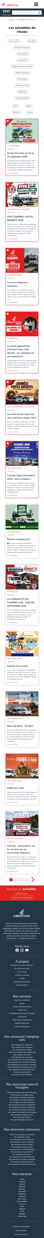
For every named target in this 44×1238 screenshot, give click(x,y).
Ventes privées (22, 98)
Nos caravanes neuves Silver (22, 1147)
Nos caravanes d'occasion (22, 1155)
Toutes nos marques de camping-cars (22, 1052)
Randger (22, 1214)
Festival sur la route (17, 666)
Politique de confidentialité (21, 1226)
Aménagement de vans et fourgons (22, 1013)
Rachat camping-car (22, 1023)
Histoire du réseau (22, 975)
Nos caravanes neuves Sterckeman (22, 1150)
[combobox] (27, 12)
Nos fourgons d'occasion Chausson (22, 1110)
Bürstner (22, 1189)
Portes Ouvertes (23, 73)
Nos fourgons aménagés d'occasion (22, 1098)
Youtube (27, 950)
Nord (29, 106)
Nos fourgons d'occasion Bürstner (22, 1103)
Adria (22, 1179)
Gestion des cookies (21, 1234)
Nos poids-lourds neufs (22, 1072)
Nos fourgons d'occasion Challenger (22, 1107)
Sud (30, 112)
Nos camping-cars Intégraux (22, 1047)
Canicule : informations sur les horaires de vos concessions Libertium (21, 849)
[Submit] (39, 12)
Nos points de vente (22, 968)
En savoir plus (13, 173)
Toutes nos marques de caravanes (22, 1135)
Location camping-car (22, 1026)
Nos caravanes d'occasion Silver (22, 1162)
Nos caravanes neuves (22, 1137)
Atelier (22, 1003)
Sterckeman (22, 1216)
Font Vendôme (22, 1202)
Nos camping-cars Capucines (22, 1045)
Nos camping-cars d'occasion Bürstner (22, 1062)
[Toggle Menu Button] (36, 4)
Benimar (22, 1187)
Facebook (17, 950)
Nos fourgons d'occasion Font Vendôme (22, 1112)
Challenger (22, 1194)
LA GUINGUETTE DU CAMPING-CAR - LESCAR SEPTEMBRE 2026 (20, 603)
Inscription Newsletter (22, 982)
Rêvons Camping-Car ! (18, 539)
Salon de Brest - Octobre (20, 726)
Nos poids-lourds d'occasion (22, 1075)
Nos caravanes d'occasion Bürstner (22, 1157)
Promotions (23, 79)
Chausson (22, 1197)
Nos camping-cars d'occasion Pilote (22, 1070)
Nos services (22, 972)
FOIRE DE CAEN (15, 788)
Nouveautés (23, 60)
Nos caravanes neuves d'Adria (22, 1152)
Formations (23, 54)
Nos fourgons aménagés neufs (22, 1095)
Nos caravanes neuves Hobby (22, 1145)
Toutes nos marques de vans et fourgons (22, 1093)
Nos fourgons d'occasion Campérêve (22, 1105)
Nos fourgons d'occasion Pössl (22, 1115)
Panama (22, 1209)
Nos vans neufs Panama (22, 1117)
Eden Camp (22, 1199)
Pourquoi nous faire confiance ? (22, 965)
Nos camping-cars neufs (22, 1055)
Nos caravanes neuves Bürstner (22, 1140)
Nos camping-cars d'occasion (22, 1057)
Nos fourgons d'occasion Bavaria (22, 1100)
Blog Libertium (22, 985)
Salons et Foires (23, 85)
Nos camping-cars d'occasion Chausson (22, 1065)
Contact (22, 978)
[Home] (11, 4)
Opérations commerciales (23, 66)
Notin (22, 1207)
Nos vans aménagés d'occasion (22, 1120)
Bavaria (22, 1184)
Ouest (16, 112)
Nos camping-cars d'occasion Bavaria (22, 1060)
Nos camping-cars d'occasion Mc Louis (22, 1067)
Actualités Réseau (23, 47)
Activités (32, 41)
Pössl (22, 1211)
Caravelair (22, 1192)
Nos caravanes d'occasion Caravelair (22, 1159)
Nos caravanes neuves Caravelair (22, 1142)
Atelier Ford (22, 1010)
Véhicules (23, 92)
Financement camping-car (22, 1020)
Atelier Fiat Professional (22, 1007)
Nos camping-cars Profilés (22, 1050)
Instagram (22, 950)
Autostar (22, 1182)
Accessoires (14, 41)
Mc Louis (22, 1204)
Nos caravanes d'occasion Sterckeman (22, 1164)
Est (16, 106)
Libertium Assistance (22, 1000)
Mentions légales (21, 1230)
